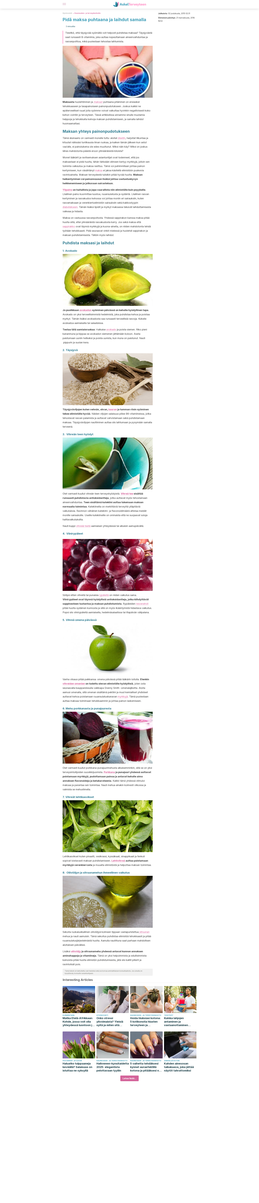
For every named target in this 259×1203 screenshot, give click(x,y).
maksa (98, 170)
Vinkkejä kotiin (172, 1061)
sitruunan (144, 932)
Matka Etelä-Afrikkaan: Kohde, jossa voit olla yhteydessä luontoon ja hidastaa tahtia (78, 1022)
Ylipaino (67, 189)
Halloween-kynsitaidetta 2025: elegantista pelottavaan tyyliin (112, 1067)
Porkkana (109, 772)
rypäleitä (104, 595)
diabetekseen (70, 207)
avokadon (85, 310)
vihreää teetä (83, 526)
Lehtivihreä (118, 860)
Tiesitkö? (168, 1015)
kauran (112, 409)
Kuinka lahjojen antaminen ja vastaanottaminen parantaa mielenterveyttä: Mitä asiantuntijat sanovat (178, 1022)
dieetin (121, 138)
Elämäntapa (68, 1015)
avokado (111, 329)
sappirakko (69, 226)
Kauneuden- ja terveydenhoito (87, 13)
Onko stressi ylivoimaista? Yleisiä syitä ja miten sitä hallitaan (109, 1022)
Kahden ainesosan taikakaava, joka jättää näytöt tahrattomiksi (179, 1067)
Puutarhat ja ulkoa (72, 1061)
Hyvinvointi (67, 13)
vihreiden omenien (74, 683)
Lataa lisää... (129, 1078)
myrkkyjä (123, 696)
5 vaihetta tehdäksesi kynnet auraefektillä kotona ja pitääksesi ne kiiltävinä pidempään (145, 1067)
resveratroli (142, 603)
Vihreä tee (127, 493)
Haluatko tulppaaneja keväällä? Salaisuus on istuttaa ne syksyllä (77, 1067)
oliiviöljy (76, 951)
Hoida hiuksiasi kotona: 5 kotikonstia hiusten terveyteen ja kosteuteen (145, 1022)
